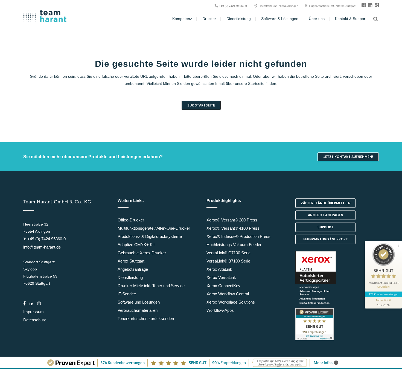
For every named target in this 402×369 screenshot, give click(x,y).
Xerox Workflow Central (227, 294)
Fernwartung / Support (325, 239)
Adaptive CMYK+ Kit (136, 244)
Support (325, 227)
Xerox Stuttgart (131, 261)
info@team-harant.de (42, 247)
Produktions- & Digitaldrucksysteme (150, 236)
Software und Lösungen (139, 302)
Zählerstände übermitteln (326, 203)
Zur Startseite (201, 105)
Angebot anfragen (325, 215)
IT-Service (127, 294)
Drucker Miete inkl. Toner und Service (151, 285)
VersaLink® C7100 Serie (228, 252)
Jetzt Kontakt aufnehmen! (348, 156)
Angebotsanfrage (133, 269)
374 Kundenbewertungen (383, 294)
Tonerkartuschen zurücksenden (146, 318)
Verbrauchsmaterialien (138, 310)
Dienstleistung (130, 277)
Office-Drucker (131, 220)
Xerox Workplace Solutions (230, 302)
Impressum (33, 311)
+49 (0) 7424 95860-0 (46, 239)
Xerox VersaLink (221, 277)
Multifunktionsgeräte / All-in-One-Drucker (154, 228)
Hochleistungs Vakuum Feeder (233, 244)
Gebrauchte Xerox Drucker (142, 252)
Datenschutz (34, 320)
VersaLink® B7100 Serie (228, 261)
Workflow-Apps (220, 310)
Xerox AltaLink (219, 269)
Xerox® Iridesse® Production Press (238, 236)
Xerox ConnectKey (223, 285)
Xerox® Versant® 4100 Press (233, 228)
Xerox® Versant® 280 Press (231, 220)
